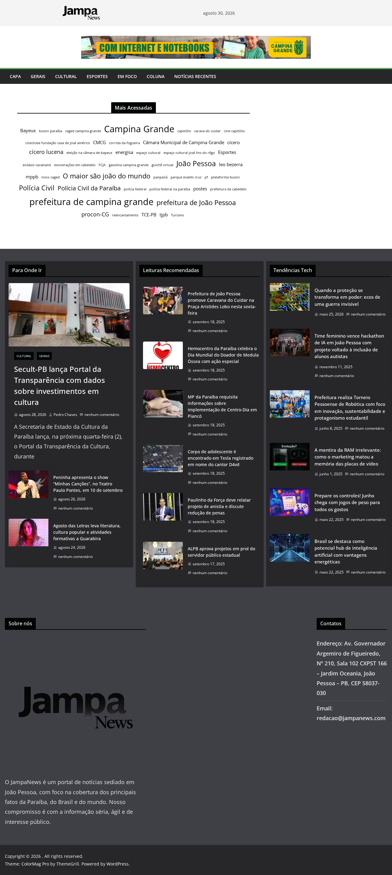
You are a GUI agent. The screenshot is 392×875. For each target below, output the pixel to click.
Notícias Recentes (195, 76)
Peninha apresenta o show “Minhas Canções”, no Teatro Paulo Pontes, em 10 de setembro (88, 483)
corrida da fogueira (124, 143)
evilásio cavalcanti (37, 165)
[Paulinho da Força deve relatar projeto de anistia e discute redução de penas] (163, 515)
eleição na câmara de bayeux (89, 153)
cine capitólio (234, 131)
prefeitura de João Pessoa (196, 202)
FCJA (102, 165)
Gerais (38, 76)
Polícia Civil (37, 187)
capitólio (184, 131)
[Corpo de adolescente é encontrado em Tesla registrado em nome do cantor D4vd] (163, 467)
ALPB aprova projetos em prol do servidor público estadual (221, 552)
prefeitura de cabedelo (228, 189)
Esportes (97, 76)
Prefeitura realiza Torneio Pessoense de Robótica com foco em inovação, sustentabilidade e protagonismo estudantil (350, 407)
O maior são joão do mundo (106, 175)
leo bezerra (231, 164)
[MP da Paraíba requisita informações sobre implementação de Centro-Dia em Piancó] (163, 415)
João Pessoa (196, 163)
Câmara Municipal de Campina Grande (183, 142)
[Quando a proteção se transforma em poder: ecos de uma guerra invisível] (290, 304)
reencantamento (125, 215)
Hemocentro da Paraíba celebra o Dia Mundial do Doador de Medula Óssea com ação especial (223, 355)
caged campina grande (83, 131)
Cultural (66, 76)
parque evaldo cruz (186, 177)
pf (206, 177)
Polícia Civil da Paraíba (89, 188)
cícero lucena (46, 151)
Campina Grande (139, 129)
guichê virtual (162, 165)
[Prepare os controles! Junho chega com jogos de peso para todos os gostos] (290, 509)
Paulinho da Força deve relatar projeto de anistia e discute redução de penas (219, 506)
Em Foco (127, 76)
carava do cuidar (207, 131)
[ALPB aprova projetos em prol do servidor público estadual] (163, 561)
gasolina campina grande (129, 165)
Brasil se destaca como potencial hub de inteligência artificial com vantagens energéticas (346, 551)
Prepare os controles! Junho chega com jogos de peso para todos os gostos (347, 502)
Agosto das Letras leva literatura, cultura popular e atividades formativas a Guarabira (87, 532)
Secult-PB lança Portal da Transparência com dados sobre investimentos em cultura (59, 385)
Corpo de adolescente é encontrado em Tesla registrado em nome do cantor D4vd (220, 458)
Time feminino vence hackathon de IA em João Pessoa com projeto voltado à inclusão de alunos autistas (349, 346)
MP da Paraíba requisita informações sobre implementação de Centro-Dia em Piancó (222, 406)
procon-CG (95, 214)
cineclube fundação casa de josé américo (57, 143)
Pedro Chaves (65, 414)
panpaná (160, 177)
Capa (15, 76)
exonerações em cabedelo (75, 165)
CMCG (99, 142)
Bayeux (28, 130)
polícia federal (135, 189)
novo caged (50, 177)
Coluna (155, 76)
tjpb (164, 214)
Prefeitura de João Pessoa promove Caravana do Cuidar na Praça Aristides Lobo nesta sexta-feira (222, 303)
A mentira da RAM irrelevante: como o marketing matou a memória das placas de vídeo (348, 457)
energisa (124, 152)
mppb (32, 177)
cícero (233, 142)
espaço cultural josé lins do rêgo (189, 153)
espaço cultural (148, 153)
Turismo (177, 215)
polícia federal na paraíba (169, 189)
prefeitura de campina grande (91, 202)
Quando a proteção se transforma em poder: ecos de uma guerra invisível (347, 297)
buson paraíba (50, 131)
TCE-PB (148, 214)
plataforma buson (225, 177)
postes (200, 188)
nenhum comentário (102, 414)
